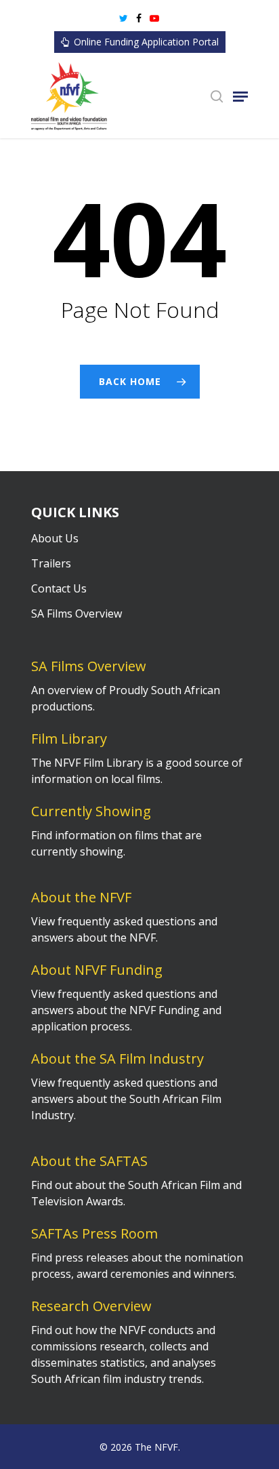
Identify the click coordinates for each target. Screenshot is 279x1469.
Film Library (69, 738)
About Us (55, 538)
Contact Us (59, 588)
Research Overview (91, 1306)
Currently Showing (91, 811)
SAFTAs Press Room (94, 1233)
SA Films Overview (76, 613)
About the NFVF (81, 897)
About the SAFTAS (89, 1161)
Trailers (51, 563)
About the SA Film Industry (117, 1058)
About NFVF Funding (97, 970)
